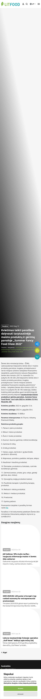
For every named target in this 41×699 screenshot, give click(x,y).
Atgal (4, 652)
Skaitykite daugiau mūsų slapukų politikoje (20, 683)
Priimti (20, 688)
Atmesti (20, 694)
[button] (39, 4)
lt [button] (33, 4)
